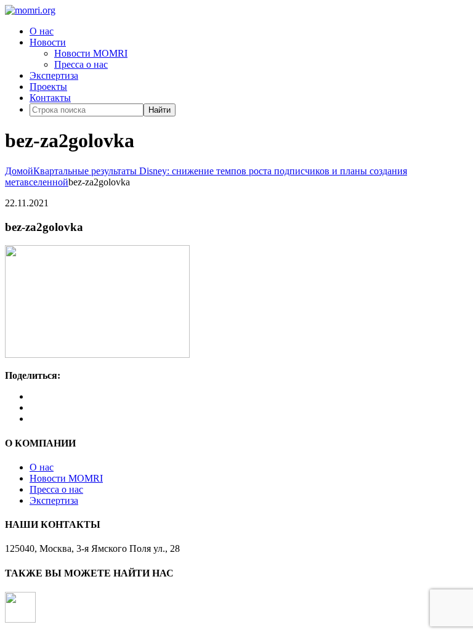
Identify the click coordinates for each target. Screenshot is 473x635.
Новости (48, 42)
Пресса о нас (81, 64)
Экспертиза (54, 75)
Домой (19, 171)
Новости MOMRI (90, 53)
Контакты (50, 97)
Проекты (48, 86)
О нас (42, 31)
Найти (159, 110)
